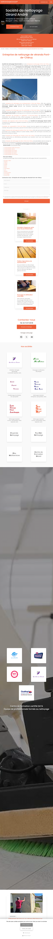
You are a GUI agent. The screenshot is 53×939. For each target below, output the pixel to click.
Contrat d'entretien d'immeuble (10, 150)
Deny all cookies (27, 928)
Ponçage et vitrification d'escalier (25, 295)
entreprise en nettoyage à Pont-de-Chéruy (38, 64)
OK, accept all (27, 924)
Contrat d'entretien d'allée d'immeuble (12, 147)
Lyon (5, 169)
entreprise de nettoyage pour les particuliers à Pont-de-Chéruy (22, 110)
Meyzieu (5, 171)
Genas (5, 165)
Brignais (6, 161)
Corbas (5, 163)
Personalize (27, 932)
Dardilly (5, 164)
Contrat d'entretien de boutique (10, 151)
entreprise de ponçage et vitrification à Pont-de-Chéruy (22, 115)
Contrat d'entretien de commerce (11, 154)
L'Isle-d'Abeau (7, 168)
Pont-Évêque (6, 173)
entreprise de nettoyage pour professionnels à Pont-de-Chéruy (23, 103)
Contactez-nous (44, 2)
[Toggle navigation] (51, 2)
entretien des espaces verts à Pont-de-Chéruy (15, 121)
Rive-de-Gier (6, 175)
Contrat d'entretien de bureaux (10, 153)
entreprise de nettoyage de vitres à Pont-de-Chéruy (19, 141)
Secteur (7, 48)
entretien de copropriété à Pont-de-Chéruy (14, 126)
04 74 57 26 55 (33, 26)
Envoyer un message (26, 327)
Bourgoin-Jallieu (7, 160)
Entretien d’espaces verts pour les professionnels (25, 228)
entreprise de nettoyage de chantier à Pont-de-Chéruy (20, 135)
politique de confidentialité (43, 197)
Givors (5, 167)
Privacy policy (27, 935)
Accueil (2, 48)
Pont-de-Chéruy (13, 48)
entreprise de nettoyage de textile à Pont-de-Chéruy (19, 130)
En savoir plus (29, 241)
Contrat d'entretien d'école (9, 149)
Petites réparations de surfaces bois (24, 261)
